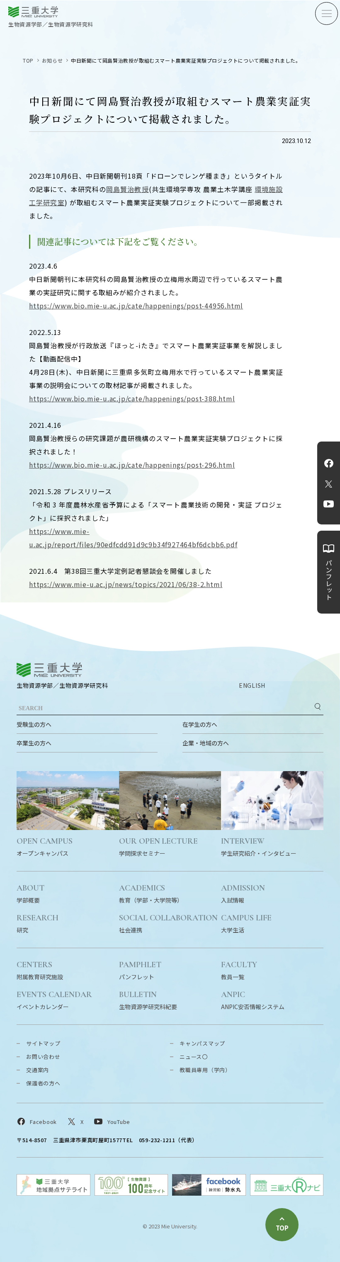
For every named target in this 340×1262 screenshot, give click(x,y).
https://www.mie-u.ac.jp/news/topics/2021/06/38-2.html (125, 584)
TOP (28, 60)
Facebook (328, 463)
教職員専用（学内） (205, 1070)
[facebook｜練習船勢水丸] (209, 1193)
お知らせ (52, 60)
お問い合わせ (43, 1057)
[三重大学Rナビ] (287, 1193)
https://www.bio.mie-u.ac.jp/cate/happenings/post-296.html (132, 465)
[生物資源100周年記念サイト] (131, 1193)
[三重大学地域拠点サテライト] (53, 1193)
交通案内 (37, 1070)
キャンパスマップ (202, 1043)
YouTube (328, 503)
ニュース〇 (194, 1057)
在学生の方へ (199, 724)
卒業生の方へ (34, 743)
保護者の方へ (43, 1083)
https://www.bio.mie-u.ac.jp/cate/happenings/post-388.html (132, 398)
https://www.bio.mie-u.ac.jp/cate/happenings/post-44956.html (136, 306)
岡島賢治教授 (127, 189)
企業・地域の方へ (205, 743)
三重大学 (49, 670)
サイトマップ (43, 1043)
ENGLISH (252, 685)
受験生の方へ (34, 724)
